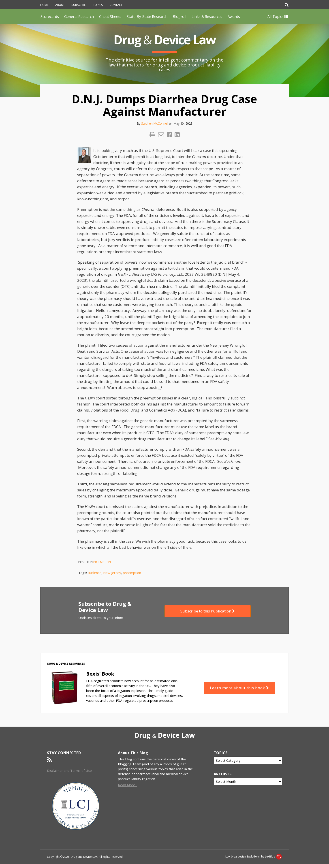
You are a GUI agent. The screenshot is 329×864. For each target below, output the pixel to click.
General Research (79, 16)
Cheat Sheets (110, 16)
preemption (132, 572)
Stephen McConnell (154, 123)
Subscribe (78, 5)
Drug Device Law (164, 39)
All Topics (275, 16)
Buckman (94, 572)
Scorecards (50, 16)
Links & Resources (207, 16)
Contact (116, 5)
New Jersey (112, 572)
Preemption (102, 562)
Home (44, 5)
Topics (98, 5)
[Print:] (152, 134)
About (60, 5)
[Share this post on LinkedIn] (177, 135)
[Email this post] (161, 135)
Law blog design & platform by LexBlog (250, 856)
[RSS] (49, 760)
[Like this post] (169, 135)
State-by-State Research (147, 16)
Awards (234, 16)
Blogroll (179, 16)
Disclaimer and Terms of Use (69, 770)
